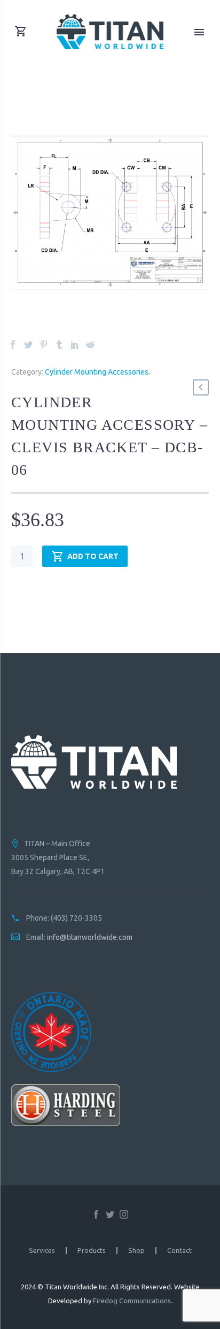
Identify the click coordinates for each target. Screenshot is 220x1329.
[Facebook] (13, 344)
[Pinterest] (44, 344)
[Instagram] (124, 1214)
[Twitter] (28, 344)
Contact (179, 1250)
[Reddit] (90, 344)
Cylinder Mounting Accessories (96, 372)
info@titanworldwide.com (89, 937)
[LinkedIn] (74, 344)
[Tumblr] (59, 344)
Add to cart (93, 556)
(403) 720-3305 (76, 918)
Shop (136, 1250)
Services (42, 1250)
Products (91, 1250)
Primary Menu (199, 32)
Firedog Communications (132, 1300)
